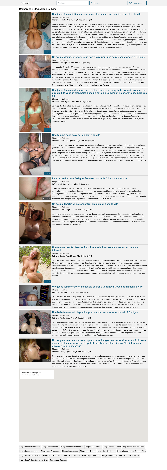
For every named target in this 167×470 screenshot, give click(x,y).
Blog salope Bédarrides (52, 455)
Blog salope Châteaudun (29, 451)
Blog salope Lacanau (93, 447)
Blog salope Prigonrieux (50, 451)
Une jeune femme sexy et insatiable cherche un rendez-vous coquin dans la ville (97, 286)
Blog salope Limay (109, 455)
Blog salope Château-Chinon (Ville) (131, 451)
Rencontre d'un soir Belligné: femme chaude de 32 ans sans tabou (89, 178)
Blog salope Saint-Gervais (129, 455)
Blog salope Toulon (88, 451)
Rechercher (96, 3)
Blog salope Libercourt (91, 455)
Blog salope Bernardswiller (30, 455)
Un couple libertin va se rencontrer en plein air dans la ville (85, 203)
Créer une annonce (137, 3)
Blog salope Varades (72, 455)
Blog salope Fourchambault (72, 447)
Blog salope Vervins (70, 451)
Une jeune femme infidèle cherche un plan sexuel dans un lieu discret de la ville (96, 14)
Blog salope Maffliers (50, 447)
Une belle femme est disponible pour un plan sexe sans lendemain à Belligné (95, 312)
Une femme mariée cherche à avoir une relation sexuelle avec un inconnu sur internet (95, 249)
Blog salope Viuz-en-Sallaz (134, 447)
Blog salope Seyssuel (112, 447)
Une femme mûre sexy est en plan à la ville (76, 135)
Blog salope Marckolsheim (30, 447)
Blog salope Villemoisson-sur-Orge (33, 460)
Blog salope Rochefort (106, 451)
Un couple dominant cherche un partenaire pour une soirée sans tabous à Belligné (98, 57)
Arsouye (24, 3)
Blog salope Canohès (58, 460)
